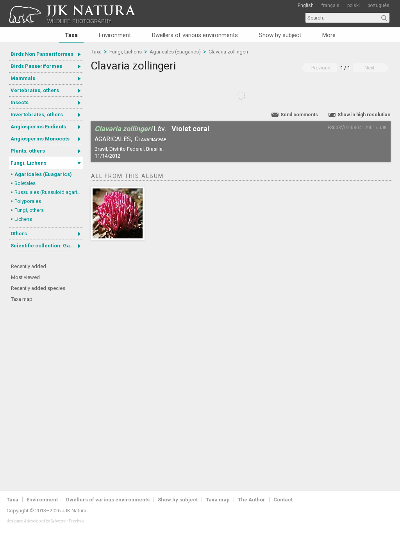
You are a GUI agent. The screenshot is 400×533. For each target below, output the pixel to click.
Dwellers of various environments (195, 35)
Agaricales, (113, 139)
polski (353, 5)
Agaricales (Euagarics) (43, 174)
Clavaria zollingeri (228, 52)
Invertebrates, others (37, 114)
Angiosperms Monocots (40, 139)
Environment (115, 35)
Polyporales (27, 201)
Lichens (23, 219)
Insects (20, 102)
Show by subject (280, 35)
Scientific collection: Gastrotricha (47, 246)
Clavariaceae (150, 139)
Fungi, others (29, 210)
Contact (283, 500)
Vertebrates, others (35, 90)
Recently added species (38, 288)
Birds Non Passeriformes (42, 54)
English (306, 5)
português (378, 5)
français (330, 5)
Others (19, 233)
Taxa (71, 35)
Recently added (28, 266)
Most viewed (25, 277)
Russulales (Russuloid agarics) (48, 192)
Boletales (25, 183)
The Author (251, 500)
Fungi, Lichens (28, 163)
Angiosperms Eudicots (38, 127)
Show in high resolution (364, 114)
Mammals (23, 78)
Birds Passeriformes (36, 66)
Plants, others (28, 151)
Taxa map (21, 299)
